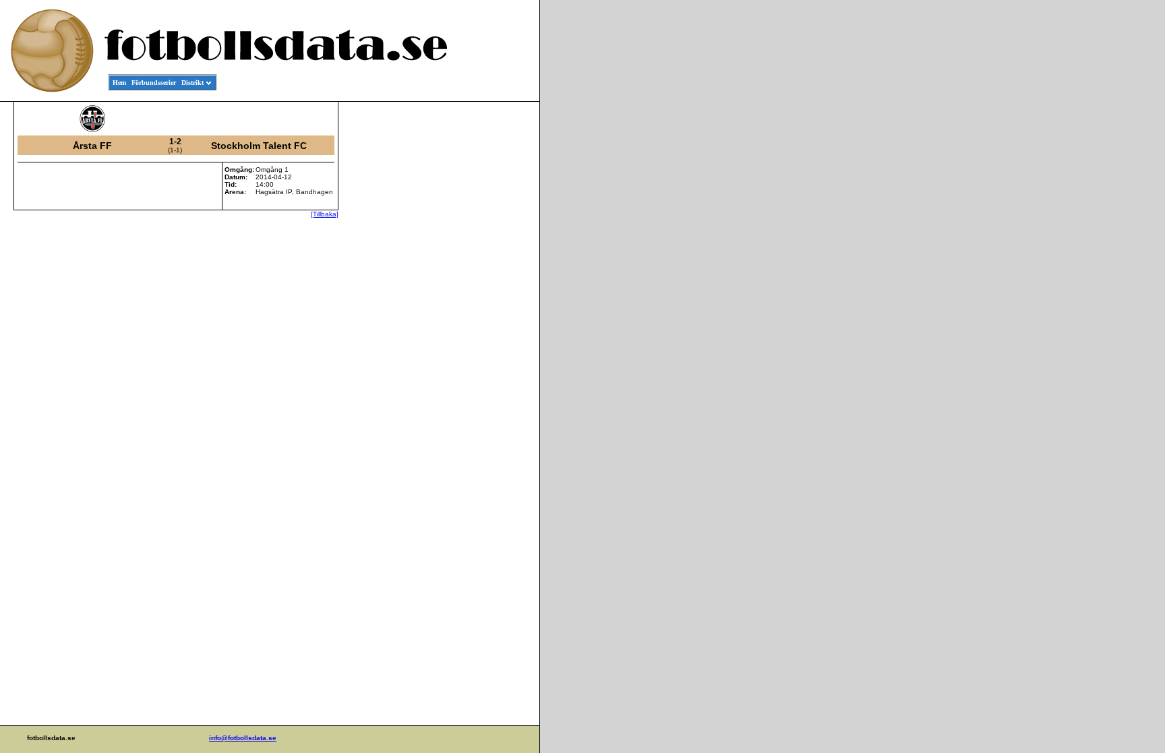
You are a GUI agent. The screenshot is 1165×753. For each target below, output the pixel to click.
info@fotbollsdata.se (242, 738)
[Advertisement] (479, 307)
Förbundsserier (153, 82)
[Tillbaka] (324, 214)
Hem (119, 82)
